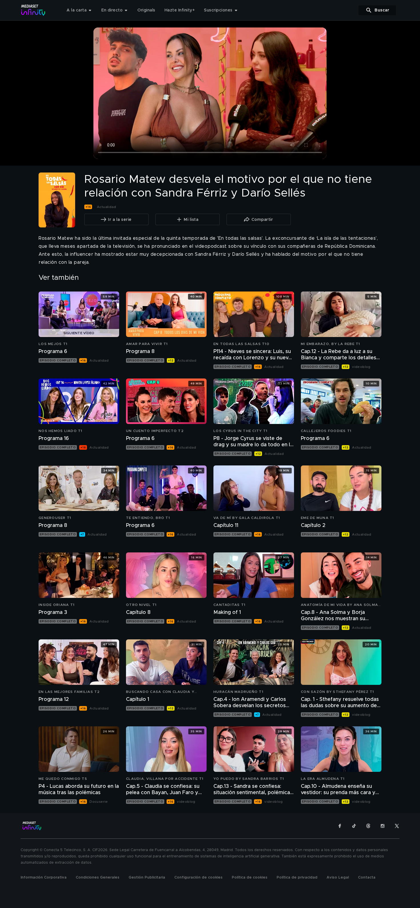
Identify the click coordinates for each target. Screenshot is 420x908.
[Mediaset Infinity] (33, 10)
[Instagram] (382, 825)
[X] (396, 825)
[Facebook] (339, 825)
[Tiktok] (354, 825)
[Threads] (368, 825)
